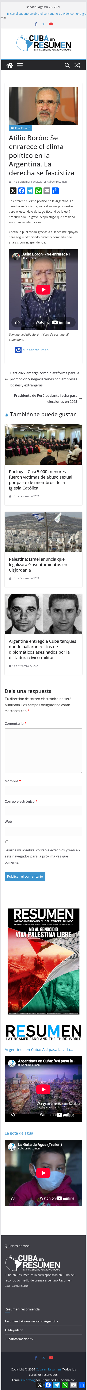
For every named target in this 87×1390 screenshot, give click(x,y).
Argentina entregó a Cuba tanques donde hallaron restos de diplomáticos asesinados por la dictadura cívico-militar (42, 649)
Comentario (15, 723)
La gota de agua (19, 1133)
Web (8, 821)
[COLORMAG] (33, 1256)
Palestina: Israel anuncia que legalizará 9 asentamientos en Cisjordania (38, 564)
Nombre (13, 781)
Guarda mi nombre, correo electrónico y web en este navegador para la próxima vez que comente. (42, 856)
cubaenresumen (57, 181)
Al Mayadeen (14, 1330)
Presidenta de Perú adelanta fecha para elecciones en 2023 (45, 398)
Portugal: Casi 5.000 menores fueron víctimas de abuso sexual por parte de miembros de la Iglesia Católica (40, 480)
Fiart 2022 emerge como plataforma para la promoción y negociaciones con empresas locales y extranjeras (44, 379)
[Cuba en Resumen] (10, 65)
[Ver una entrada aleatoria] (77, 65)
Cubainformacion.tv (19, 1339)
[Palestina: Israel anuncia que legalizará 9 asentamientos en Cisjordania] (43, 514)
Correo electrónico (21, 801)
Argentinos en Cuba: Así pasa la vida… (39, 1049)
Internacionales (20, 128)
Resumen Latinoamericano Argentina (31, 1321)
